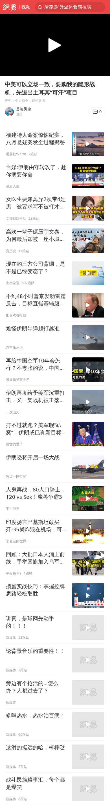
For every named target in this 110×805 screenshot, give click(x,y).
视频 (25, 7)
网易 (9, 7)
